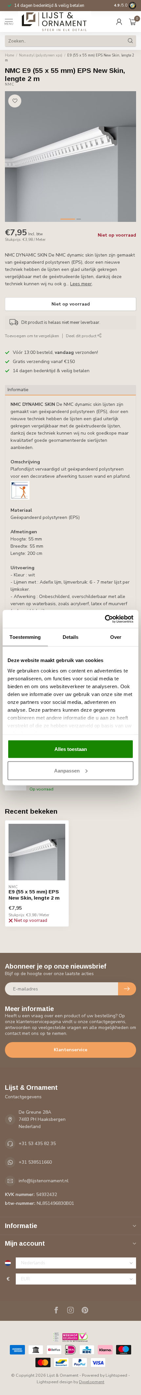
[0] (132, 21)
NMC (9, 84)
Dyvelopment (91, 1382)
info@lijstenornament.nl (44, 1181)
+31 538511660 (35, 1162)
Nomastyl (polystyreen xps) (40, 55)
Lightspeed (116, 1375)
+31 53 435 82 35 (37, 1143)
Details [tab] (71, 637)
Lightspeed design (54, 1382)
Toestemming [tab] (25, 637)
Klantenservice (70, 1050)
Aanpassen (67, 770)
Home (9, 55)
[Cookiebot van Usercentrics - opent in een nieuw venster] (104, 619)
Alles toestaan (70, 749)
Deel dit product (81, 336)
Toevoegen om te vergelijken (32, 336)
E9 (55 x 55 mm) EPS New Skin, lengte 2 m (69, 58)
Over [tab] (115, 637)
